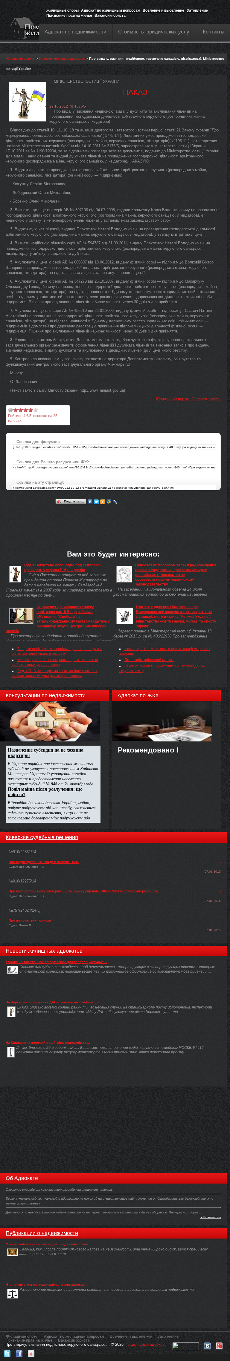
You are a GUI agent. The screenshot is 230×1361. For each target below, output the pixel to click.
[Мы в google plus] (219, 1344)
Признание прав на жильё (69, 15)
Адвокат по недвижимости (75, 32)
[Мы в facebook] (19, 1352)
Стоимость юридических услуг (154, 32)
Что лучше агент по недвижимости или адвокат (45, 1284)
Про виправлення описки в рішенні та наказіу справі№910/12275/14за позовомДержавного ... (85, 891)
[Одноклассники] (103, 502)
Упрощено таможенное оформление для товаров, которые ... (56, 962)
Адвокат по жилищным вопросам (110, 10)
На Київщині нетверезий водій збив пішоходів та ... (48, 1042)
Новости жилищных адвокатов (62, 58)
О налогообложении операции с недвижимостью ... (48, 1244)
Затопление (197, 10)
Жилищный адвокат (21, 58)
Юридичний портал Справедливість (188, 399)
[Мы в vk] (207, 1344)
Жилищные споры (62, 10)
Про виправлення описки (30, 920)
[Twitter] (96, 502)
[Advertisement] (114, 519)
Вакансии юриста (110, 15)
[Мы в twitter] (7, 1352)
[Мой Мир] (109, 502)
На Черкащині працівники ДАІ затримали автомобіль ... (51, 1002)
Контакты (213, 32)
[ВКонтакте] (90, 502)
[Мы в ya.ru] (31, 1352)
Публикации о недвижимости (42, 1233)
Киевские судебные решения (42, 837)
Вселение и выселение (163, 10)
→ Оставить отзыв (210, 1217)
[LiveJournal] (115, 502)
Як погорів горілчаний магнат (149, 660)
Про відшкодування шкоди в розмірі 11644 (44, 862)
